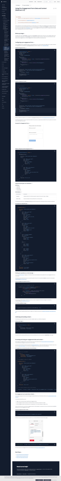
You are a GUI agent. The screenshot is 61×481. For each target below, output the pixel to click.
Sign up (58, 1)
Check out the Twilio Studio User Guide (22, 457)
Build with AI (31, 1)
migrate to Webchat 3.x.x (30, 20)
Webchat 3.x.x (34, 22)
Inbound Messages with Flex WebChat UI (22, 454)
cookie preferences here (45, 477)
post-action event (21, 279)
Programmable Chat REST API (40, 447)
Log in (55, 1)
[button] (5, 10)
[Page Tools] (30, 5)
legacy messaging (37, 18)
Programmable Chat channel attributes (47, 341)
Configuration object (45, 45)
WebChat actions (21, 274)
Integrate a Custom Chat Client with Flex (22, 456)
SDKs (35, 1)
